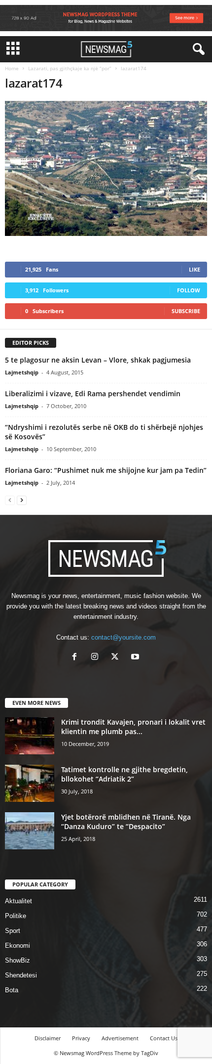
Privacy (81, 1038)
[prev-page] (10, 500)
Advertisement (120, 1038)
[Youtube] (136, 657)
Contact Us (163, 1038)
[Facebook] (77, 657)
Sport (12, 930)
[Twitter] (117, 657)
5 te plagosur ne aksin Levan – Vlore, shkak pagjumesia (98, 360)
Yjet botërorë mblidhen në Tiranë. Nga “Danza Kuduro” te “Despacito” (126, 821)
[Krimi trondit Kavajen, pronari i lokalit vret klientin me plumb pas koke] (29, 735)
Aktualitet (18, 901)
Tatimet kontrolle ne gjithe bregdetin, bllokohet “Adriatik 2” (124, 774)
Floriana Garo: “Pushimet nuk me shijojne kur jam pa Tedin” (106, 470)
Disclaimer (48, 1038)
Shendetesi (21, 975)
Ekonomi (17, 945)
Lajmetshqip (21, 372)
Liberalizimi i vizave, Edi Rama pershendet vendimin (92, 393)
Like (194, 269)
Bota (11, 990)
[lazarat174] (106, 168)
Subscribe (186, 311)
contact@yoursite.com (123, 637)
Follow (188, 290)
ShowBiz (17, 960)
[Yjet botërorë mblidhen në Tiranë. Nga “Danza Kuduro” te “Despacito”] (29, 830)
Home (12, 68)
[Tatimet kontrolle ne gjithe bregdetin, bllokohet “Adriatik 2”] (29, 783)
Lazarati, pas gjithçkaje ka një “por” (69, 68)
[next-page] (22, 500)
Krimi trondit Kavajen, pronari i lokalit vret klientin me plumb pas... (133, 726)
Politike (15, 916)
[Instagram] (97, 657)
